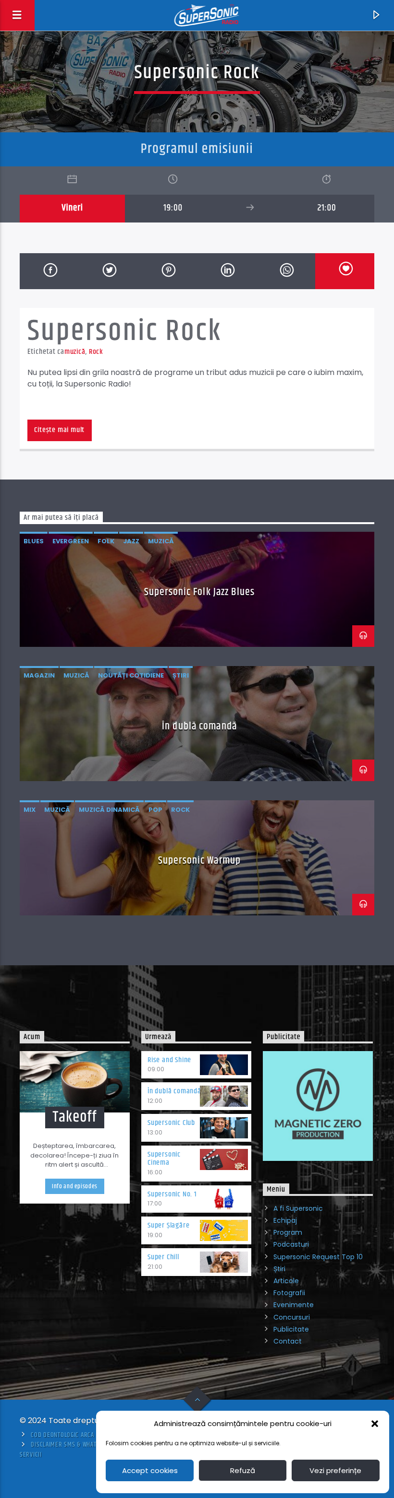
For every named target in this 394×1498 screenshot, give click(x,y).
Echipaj (285, 1220)
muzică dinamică (109, 809)
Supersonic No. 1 (172, 1194)
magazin (39, 675)
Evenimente (293, 1305)
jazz (131, 541)
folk (106, 541)
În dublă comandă (199, 726)
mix (30, 809)
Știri (279, 1269)
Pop (155, 809)
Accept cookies (150, 1470)
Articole (286, 1281)
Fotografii (289, 1293)
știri (180, 675)
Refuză (242, 1470)
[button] (375, 1423)
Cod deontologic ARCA (62, 1435)
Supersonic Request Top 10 (318, 1257)
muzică (75, 352)
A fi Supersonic (298, 1208)
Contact (287, 1341)
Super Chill (163, 1257)
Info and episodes (75, 1186)
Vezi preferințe (335, 1470)
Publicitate (291, 1329)
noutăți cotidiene (131, 675)
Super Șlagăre (168, 1225)
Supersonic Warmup (199, 860)
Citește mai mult (59, 430)
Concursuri (291, 1317)
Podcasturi (291, 1244)
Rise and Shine (169, 1060)
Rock (96, 352)
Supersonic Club (171, 1123)
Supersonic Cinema (164, 1158)
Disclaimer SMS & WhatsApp (70, 1444)
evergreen (70, 541)
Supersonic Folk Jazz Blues (199, 592)
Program (287, 1232)
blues (34, 541)
